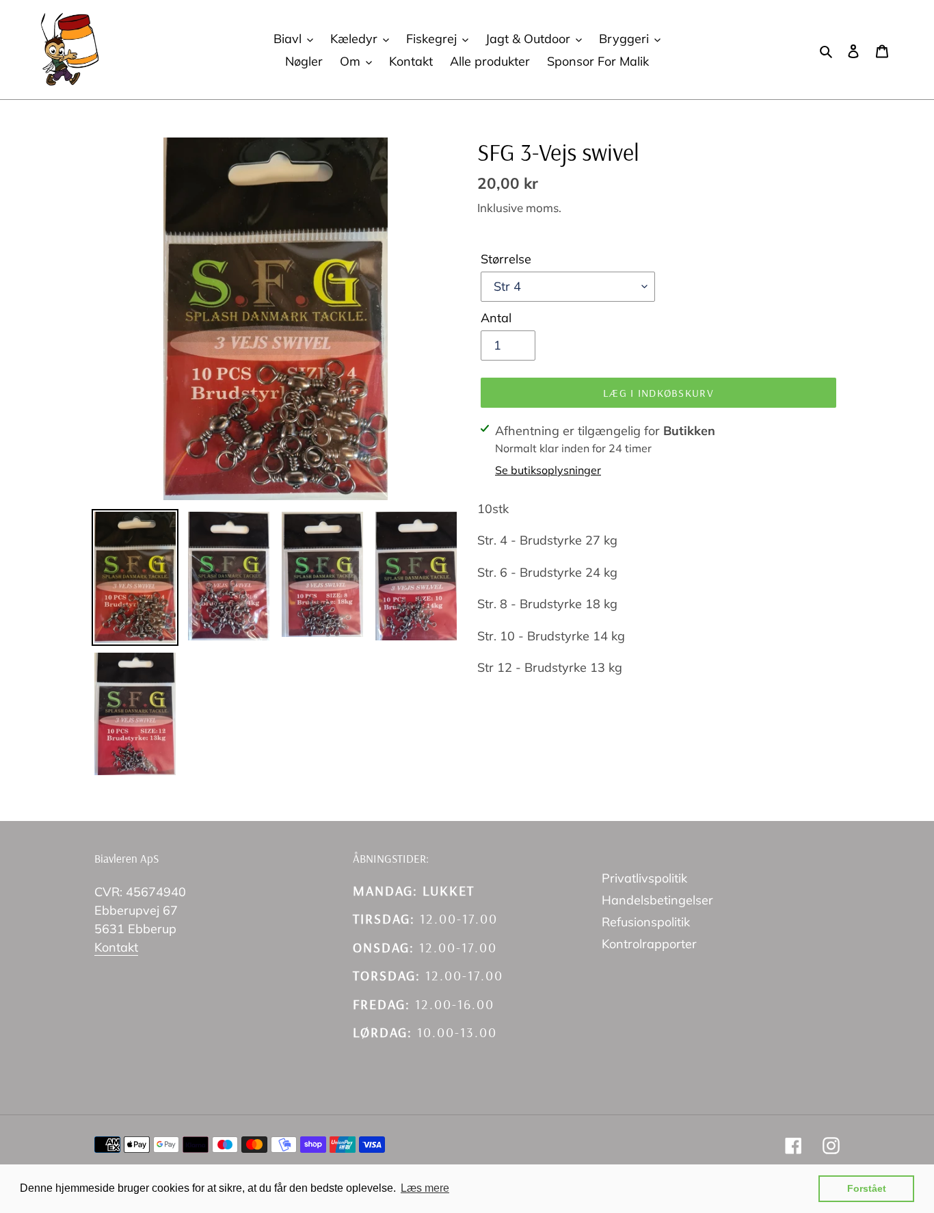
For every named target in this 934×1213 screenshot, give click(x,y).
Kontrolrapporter (649, 944)
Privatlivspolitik (644, 878)
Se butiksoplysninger (548, 470)
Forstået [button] (866, 1188)
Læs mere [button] (425, 1188)
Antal (496, 318)
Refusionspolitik (646, 922)
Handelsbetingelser (657, 900)
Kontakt (116, 947)
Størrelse (506, 259)
